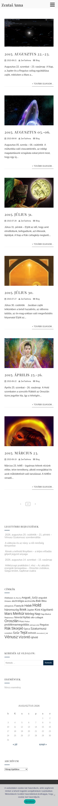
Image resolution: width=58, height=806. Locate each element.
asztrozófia (30, 601)
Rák (7, 628)
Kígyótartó (47, 609)
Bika (43, 601)
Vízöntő (24, 637)
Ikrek (22, 609)
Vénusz (11, 637)
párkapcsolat (34, 625)
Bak (38, 600)
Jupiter (30, 609)
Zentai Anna (12, 5)
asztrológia (18, 601)
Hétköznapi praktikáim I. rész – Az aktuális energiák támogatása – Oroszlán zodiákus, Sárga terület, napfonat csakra (26, 568)
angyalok (42, 597)
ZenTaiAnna (26, 60)
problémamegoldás (16, 624)
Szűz (16, 632)
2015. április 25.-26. (23, 374)
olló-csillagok (37, 617)
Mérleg (29, 613)
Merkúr (18, 614)
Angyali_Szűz (30, 597)
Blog (38, 60)
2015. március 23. (21, 452)
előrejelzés (9, 606)
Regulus (44, 624)
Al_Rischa (17, 598)
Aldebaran (8, 598)
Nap (37, 613)
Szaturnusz (38, 628)
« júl (15, 744)
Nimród (18, 617)
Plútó (21, 621)
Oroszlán (11, 621)
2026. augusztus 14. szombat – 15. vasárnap (28, 559)
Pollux (27, 621)
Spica (27, 628)
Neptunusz (9, 618)
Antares (7, 601)
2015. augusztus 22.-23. (27, 54)
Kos (37, 609)
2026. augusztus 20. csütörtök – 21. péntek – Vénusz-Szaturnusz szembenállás (28, 536)
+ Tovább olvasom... (43, 84)
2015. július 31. (18, 214)
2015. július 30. (18, 292)
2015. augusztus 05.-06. (27, 132)
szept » (43, 744)
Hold (36, 605)
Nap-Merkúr (46, 614)
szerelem (8, 633)
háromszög (11, 609)
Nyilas (26, 617)
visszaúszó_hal (42, 633)
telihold (32, 633)
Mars (8, 614)
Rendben (29, 801)
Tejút (24, 632)
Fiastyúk (19, 605)
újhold (34, 637)
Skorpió (17, 628)
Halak (28, 605)
